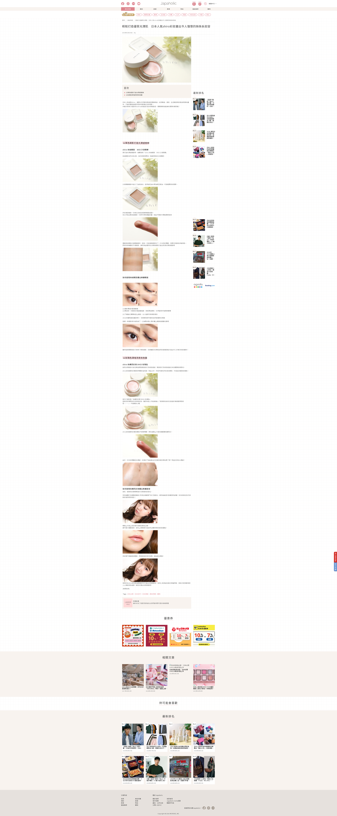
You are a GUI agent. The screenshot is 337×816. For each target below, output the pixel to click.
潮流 (141, 9)
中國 (201, 15)
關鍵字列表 (170, 803)
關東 (155, 15)
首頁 (123, 20)
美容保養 (128, 9)
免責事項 (170, 799)
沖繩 (170, 15)
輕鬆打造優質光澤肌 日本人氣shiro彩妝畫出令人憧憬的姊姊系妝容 (156, 20)
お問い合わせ (157, 805)
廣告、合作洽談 (158, 803)
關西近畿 (147, 15)
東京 (138, 15)
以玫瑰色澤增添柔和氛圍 (134, 95)
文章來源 (136, 601)
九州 (177, 15)
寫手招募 (156, 801)
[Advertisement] (205, 63)
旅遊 (154, 9)
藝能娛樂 (196, 9)
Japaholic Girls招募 (174, 801)
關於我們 (156, 799)
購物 (209, 9)
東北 (207, 15)
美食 (168, 9)
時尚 (182, 9)
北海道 (163, 15)
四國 (184, 15)
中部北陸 (193, 15)
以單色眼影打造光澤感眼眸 (135, 92)
